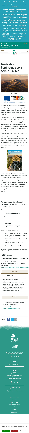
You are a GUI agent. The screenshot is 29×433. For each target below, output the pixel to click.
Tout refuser (14, 430)
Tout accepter (6, 430)
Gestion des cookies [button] (14, 397)
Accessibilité (14, 400)
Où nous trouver (14, 373)
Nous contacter (15, 387)
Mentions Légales (14, 402)
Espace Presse (7, 45)
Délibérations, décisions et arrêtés (14, 375)
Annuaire (14, 370)
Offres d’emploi (14, 376)
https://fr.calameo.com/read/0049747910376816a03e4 (15, 267)
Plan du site (14, 406)
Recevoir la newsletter (16, 391)
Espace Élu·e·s (15, 45)
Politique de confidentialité (14, 404)
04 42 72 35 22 (7, 306)
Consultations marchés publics (14, 378)
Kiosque (14, 372)
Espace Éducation (5, 47)
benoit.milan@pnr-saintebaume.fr (11, 308)
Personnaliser (23, 430)
